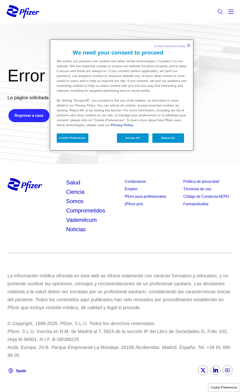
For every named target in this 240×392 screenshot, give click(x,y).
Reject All (168, 137)
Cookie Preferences (224, 387)
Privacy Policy (122, 125)
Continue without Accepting (172, 45)
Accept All (133, 137)
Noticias (76, 229)
